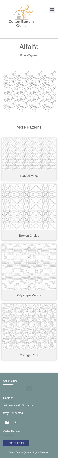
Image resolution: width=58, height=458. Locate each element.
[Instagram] (15, 422)
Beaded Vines (29, 175)
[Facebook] (7, 422)
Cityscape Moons (29, 295)
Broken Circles (29, 235)
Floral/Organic (29, 55)
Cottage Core (29, 355)
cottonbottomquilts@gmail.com (18, 405)
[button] (52, 10)
